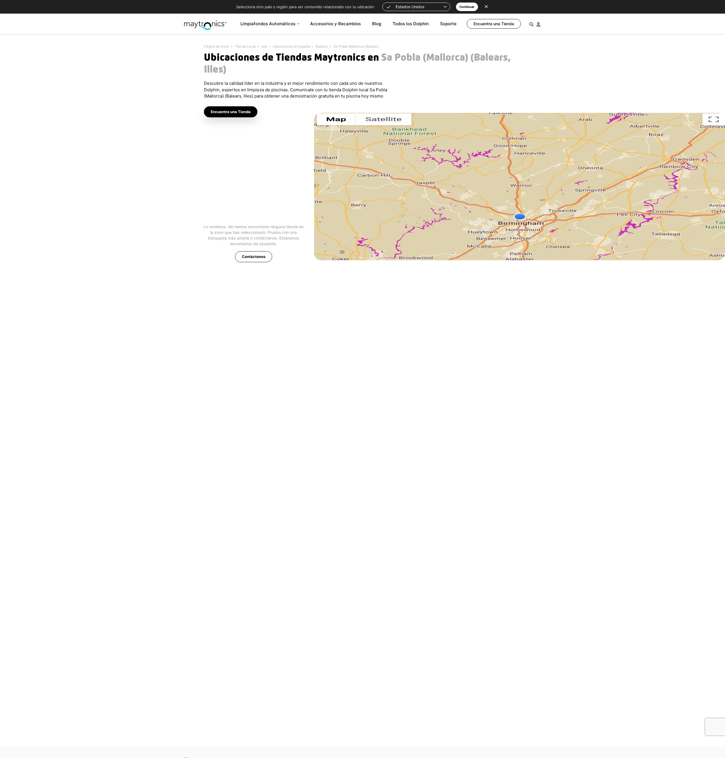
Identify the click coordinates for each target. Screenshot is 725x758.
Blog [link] (376, 23)
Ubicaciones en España (291, 46)
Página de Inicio (216, 46)
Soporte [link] (448, 23)
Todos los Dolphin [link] (411, 23)
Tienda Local (245, 46)
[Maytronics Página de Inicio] (205, 22)
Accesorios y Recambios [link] (335, 23)
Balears (322, 46)
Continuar (467, 7)
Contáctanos (253, 256)
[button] (416, 7)
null (264, 46)
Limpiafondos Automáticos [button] (267, 23)
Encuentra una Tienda (231, 111)
